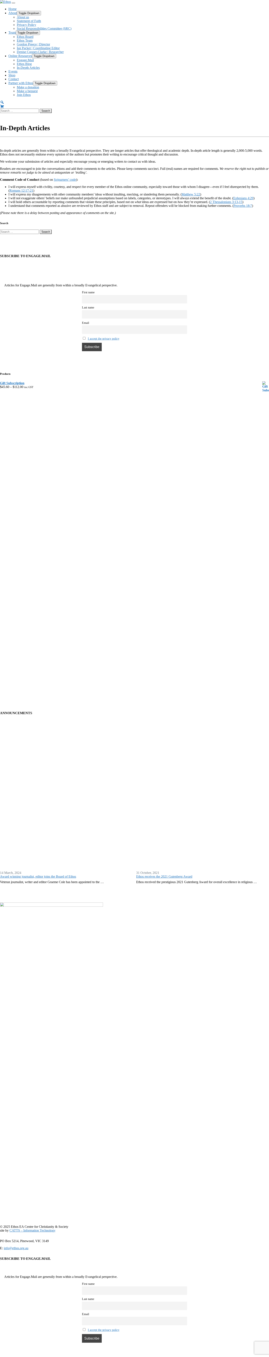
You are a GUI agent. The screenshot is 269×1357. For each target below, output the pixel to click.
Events (12, 71)
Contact (13, 79)
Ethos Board (25, 37)
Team (12, 32)
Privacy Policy (26, 25)
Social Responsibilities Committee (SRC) (44, 28)
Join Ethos (24, 95)
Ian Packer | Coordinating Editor (38, 48)
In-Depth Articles (28, 67)
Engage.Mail (25, 60)
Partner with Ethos (20, 83)
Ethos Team (25, 40)
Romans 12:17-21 (21, 190)
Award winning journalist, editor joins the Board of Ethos (38, 876)
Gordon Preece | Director (33, 44)
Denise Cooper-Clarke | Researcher (40, 52)
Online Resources (20, 56)
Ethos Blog (24, 64)
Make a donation (28, 87)
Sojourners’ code (65, 179)
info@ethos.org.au (16, 1248)
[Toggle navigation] (13, 3)
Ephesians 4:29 (243, 198)
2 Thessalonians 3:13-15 (226, 202)
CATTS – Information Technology (32, 1230)
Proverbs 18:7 (242, 205)
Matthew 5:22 (191, 194)
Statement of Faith (29, 21)
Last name (88, 307)
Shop (11, 75)
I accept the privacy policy (103, 338)
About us (23, 17)
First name (88, 292)
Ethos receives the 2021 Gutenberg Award (164, 876)
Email (85, 322)
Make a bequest (27, 91)
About (12, 13)
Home (12, 9)
